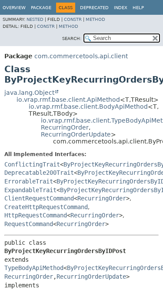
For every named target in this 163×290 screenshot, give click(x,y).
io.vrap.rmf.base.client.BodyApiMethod (88, 106)
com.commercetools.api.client (81, 56)
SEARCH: (71, 38)
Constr (73, 19)
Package (41, 7)
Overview (14, 7)
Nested (35, 19)
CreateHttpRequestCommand (46, 206)
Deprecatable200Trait (39, 172)
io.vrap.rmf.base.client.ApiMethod (68, 99)
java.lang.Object (29, 92)
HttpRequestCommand (35, 215)
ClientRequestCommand (39, 198)
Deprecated (94, 7)
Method (95, 19)
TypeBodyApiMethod (33, 267)
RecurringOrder (65, 127)
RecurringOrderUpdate (76, 134)
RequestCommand (28, 223)
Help (138, 7)
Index (120, 7)
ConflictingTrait (32, 164)
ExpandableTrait (30, 190)
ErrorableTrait (28, 181)
